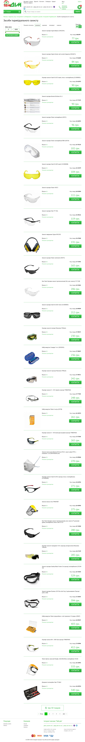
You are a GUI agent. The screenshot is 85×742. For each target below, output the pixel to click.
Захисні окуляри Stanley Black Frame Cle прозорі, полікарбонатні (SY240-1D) (62, 567)
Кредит (54, 1)
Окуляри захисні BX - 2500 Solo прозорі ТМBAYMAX (56, 639)
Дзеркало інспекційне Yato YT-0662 (51, 682)
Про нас (25, 723)
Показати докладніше (47, 36)
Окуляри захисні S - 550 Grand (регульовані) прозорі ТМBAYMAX (59, 433)
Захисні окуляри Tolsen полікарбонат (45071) (54, 117)
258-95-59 (28, 7)
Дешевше (37, 25)
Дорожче (44, 25)
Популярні (51, 25)
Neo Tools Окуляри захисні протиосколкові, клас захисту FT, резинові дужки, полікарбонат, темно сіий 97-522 (60, 521)
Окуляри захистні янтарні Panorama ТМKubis (54, 328)
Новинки (59, 25)
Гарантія (36, 1)
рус (63, 3)
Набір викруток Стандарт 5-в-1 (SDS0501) (53, 347)
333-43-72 (47, 7)
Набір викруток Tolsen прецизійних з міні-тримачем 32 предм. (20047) (61, 616)
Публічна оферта (28, 3)
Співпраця (48, 1)
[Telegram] (24, 9)
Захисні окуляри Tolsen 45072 (50, 187)
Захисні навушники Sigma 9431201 (51, 234)
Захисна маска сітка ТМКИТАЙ (50, 501)
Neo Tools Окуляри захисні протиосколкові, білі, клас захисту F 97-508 (61, 281)
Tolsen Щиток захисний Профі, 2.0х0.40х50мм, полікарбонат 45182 (60, 659)
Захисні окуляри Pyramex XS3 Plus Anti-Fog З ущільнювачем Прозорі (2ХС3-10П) (60, 592)
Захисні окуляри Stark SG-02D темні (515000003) (55, 304)
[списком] (80, 26)
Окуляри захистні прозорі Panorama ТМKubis (54, 371)
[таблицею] (77, 26)
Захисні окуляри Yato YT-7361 (50, 211)
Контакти (41, 1)
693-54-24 (38, 7)
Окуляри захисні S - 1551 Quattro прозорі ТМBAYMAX (56, 390)
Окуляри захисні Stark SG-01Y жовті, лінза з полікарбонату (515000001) (61, 77)
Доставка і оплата (28, 1)
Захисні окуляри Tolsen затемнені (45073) (53, 258)
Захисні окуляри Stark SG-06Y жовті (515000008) (55, 164)
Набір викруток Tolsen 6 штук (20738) (52, 409)
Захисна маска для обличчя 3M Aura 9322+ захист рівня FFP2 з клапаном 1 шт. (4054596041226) (59, 452)
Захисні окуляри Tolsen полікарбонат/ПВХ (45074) (55, 140)
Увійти (80, 1)
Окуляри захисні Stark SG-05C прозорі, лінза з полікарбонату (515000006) (58, 477)
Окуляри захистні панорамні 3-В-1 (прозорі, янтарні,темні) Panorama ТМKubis (60, 546)
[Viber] (54, 7)
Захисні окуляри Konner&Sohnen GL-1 (52, 96)
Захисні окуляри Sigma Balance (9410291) (53, 30)
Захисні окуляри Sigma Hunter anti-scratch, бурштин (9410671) (59, 54)
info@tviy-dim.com (68, 731)
